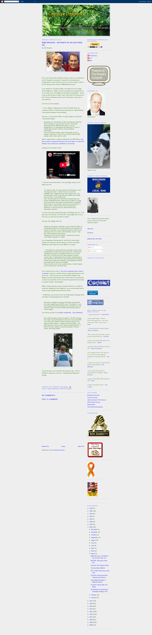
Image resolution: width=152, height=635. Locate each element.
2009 (91, 622)
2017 (91, 601)
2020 (91, 521)
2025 (91, 511)
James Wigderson (53, 388)
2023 (91, 516)
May (92, 548)
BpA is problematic (65, 312)
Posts (92, 247)
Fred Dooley (105, 314)
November (94, 532)
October (93, 535)
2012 (91, 614)
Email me (90, 232)
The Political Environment (95, 407)
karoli (89, 324)
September (94, 537)
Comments (93, 251)
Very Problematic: (77, 312)
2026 (91, 508)
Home (63, 446)
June (93, 545)
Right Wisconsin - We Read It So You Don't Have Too (62, 43)
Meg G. (90, 58)
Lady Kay (106, 336)
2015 (91, 606)
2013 (91, 611)
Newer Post (45, 446)
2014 (91, 609)
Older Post (81, 446)
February (94, 595)
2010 (91, 619)
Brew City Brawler (93, 330)
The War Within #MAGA (98, 568)
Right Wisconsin (65, 388)
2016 (91, 603)
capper (90, 60)
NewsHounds (91, 404)
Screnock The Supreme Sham (100, 565)
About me (90, 228)
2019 (91, 524)
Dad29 (100, 342)
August (93, 540)
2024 (91, 513)
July (92, 543)
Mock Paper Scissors (93, 402)
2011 (91, 617)
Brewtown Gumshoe (93, 395)
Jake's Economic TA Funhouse (96, 400)
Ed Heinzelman (92, 55)
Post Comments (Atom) (57, 450)
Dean (93, 381)
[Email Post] (69, 386)
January (93, 597)
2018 (91, 527)
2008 (91, 625)
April (92, 551)
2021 (91, 519)
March (93, 553)
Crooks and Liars (92, 397)
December (94, 529)
